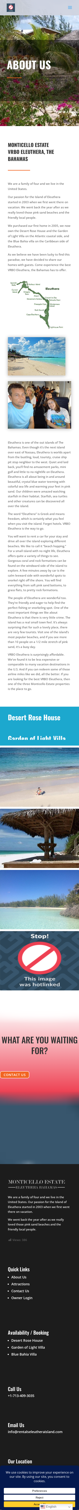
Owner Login (21, 1297)
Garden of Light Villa (28, 1347)
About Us (18, 1277)
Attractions (20, 1284)
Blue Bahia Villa (24, 1354)
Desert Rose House (27, 1340)
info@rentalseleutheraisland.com (35, 1431)
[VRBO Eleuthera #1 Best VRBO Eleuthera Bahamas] (36, 330)
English (50, 1506)
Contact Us (15, 1075)
